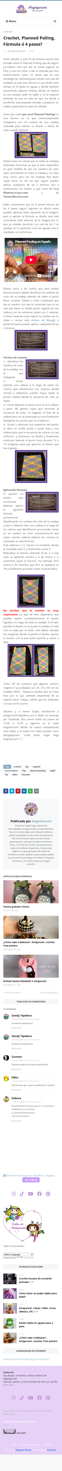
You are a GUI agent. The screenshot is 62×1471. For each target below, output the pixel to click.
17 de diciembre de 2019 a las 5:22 (26, 1102)
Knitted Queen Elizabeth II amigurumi (24, 981)
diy (27, 766)
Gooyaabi (51, 1449)
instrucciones (11, 770)
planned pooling (37, 770)
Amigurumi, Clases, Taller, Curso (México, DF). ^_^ (37, 1310)
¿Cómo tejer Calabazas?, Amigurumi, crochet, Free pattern (29, 944)
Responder (16, 1027)
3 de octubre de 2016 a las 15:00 (26, 1040)
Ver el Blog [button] (31, 1180)
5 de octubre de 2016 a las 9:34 (25, 1081)
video (14, 774)
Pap (24, 770)
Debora (16, 1098)
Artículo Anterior (13, 992)
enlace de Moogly (43, 320)
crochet (8, 31)
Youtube (26, 774)
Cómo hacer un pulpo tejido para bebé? (38, 1295)
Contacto (47, 1444)
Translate (28, 1257)
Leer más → (9, 1384)
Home (14, 1444)
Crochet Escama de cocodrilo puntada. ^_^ (35, 1280)
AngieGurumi (18, 51)
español (36, 766)
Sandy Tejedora (22, 1015)
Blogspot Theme (23, 1449)
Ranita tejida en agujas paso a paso (36, 1324)
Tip (6, 774)
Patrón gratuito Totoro (16, 906)
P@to (15, 1077)
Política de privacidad (30, 1444)
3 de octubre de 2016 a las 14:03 (26, 1019)
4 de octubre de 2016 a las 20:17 (26, 1060)
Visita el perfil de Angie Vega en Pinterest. (26, 1359)
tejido (52, 770)
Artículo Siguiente (48, 992)
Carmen (17, 1057)
